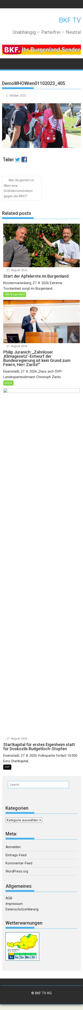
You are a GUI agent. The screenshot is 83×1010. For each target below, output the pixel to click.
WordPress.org (17, 871)
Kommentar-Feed (19, 863)
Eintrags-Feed (16, 855)
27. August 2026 (16, 270)
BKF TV (70, 20)
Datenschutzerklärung (22, 909)
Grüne (8, 382)
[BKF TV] (6, 63)
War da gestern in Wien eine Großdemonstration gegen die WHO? (19, 188)
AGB (9, 898)
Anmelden (13, 847)
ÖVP (7, 766)
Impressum (14, 904)
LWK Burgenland (15, 294)
